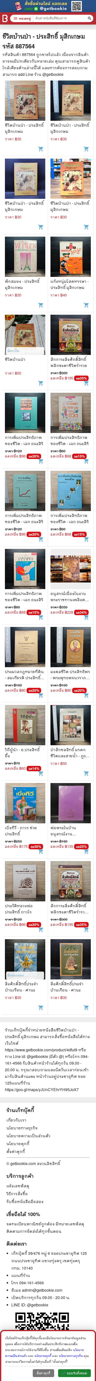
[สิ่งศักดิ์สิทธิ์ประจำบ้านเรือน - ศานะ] (25, 960)
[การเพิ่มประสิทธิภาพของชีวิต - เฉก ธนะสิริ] (25, 413)
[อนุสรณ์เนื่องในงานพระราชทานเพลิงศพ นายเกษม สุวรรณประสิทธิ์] (70, 569)
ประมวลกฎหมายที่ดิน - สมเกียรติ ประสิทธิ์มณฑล (24, 678)
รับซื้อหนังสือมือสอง (25, 1201)
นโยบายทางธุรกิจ (22, 1128)
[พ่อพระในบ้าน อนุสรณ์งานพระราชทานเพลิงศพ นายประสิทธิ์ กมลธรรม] (70, 804)
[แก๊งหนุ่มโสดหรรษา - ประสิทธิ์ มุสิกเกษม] (70, 257)
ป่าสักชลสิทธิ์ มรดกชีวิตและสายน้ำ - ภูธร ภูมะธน (69, 756)
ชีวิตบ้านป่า (15, 359)
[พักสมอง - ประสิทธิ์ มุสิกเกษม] (25, 257)
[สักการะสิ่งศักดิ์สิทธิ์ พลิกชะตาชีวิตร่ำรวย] (70, 335)
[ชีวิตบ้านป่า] (25, 335)
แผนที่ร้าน (20, 1275)
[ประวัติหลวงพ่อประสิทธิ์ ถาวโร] (25, 882)
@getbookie (37, 1305)
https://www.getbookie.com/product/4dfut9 (41, 1050)
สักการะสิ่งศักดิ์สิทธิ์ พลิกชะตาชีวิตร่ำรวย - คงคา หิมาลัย (69, 912)
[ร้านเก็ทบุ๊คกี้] (5, 18)
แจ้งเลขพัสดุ (17, 1186)
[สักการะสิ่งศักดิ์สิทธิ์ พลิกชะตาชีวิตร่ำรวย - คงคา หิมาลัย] (70, 882)
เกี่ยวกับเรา (16, 1120)
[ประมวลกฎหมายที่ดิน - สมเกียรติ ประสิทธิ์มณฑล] (25, 647)
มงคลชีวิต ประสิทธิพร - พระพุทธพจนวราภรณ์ (70, 678)
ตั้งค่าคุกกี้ (15, 1151)
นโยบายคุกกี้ (17, 1143)
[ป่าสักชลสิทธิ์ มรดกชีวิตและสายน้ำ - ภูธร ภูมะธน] (70, 725)
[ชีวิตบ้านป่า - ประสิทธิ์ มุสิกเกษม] (25, 101)
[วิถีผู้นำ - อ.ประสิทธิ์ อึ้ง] (25, 725)
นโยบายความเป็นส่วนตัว (28, 1135)
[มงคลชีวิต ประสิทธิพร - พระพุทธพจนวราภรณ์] (70, 647)
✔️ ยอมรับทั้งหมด (74, 1373)
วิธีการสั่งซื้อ (17, 1193)
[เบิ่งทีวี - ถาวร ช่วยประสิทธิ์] (25, 804)
